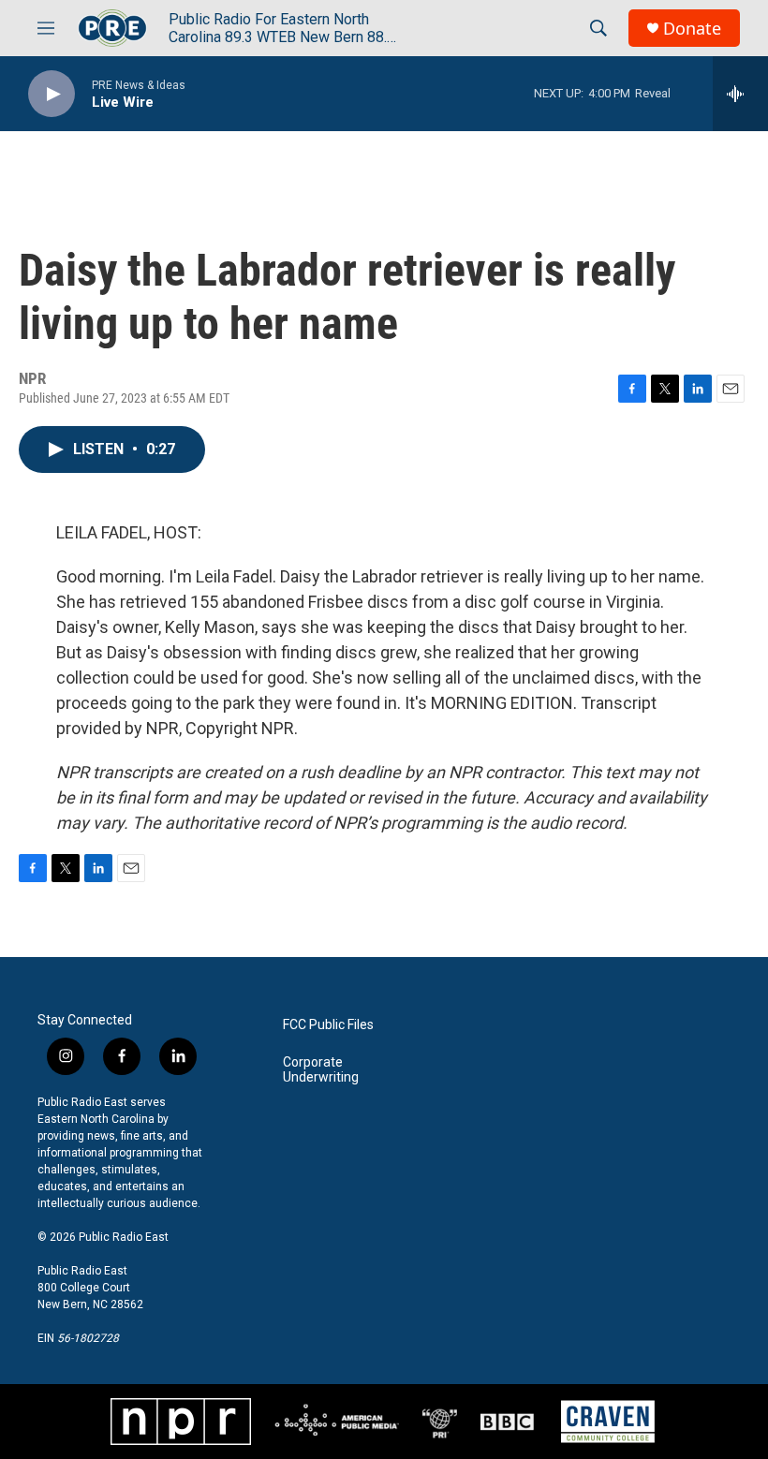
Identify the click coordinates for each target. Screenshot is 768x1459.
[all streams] (740, 93)
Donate (692, 28)
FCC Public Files (328, 1025)
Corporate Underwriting (321, 1069)
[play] (51, 94)
